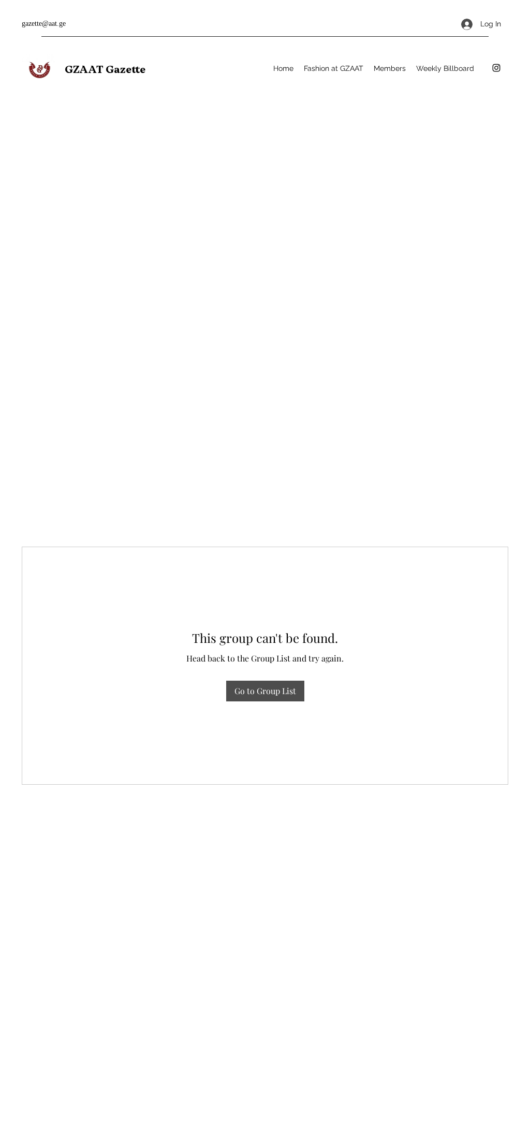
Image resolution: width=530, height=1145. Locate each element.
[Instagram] (496, 68)
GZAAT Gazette (105, 69)
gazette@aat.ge (44, 23)
